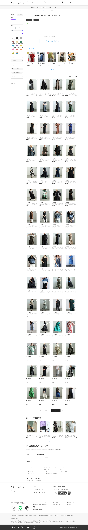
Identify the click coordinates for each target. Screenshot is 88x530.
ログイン (14, 491)
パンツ (45, 465)
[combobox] (36, 2)
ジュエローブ (51, 449)
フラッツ (33, 449)
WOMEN (33, 7)
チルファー (44, 449)
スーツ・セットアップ (32, 467)
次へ (55, 410)
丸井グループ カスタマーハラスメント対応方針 (46, 515)
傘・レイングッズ (31, 473)
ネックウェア (30, 471)
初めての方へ (69, 504)
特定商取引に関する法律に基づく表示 (67, 515)
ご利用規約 (13, 515)
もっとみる (52, 69)
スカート (29, 465)
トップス (46, 463)
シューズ (62, 467)
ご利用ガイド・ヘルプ (71, 502)
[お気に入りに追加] (36, 421)
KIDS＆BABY (43, 7)
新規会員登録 (55, 502)
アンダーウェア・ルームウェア (50, 467)
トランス (28, 449)
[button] (17, 22)
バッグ (29, 469)
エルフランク (58, 449)
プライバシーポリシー (19, 515)
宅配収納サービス (14, 518)
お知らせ (68, 506)
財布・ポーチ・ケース (48, 469)
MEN (38, 7)
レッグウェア (46, 471)
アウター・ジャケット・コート (34, 463)
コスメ (50, 7)
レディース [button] (14, 19)
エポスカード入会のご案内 (57, 504)
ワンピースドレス (63, 463)
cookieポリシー (57, 515)
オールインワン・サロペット (65, 465)
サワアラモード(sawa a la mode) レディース (34, 480)
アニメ (55, 7)
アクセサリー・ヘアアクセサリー (50, 473)
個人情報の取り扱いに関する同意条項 (31, 515)
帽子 (61, 469)
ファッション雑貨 (63, 471)
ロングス (38, 449)
